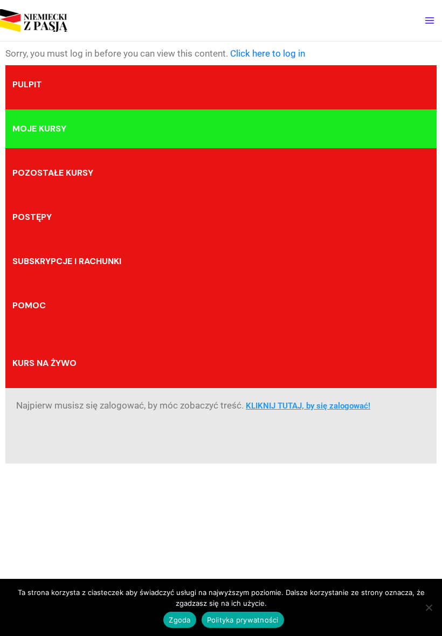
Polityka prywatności (243, 620)
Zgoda (179, 620)
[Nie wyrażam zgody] (428, 607)
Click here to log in (267, 53)
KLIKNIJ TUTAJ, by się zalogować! (308, 406)
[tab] (221, 84)
